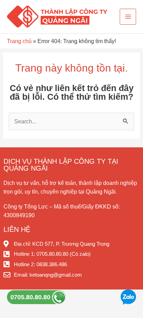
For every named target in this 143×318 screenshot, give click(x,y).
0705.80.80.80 (31, 297)
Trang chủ (19, 41)
